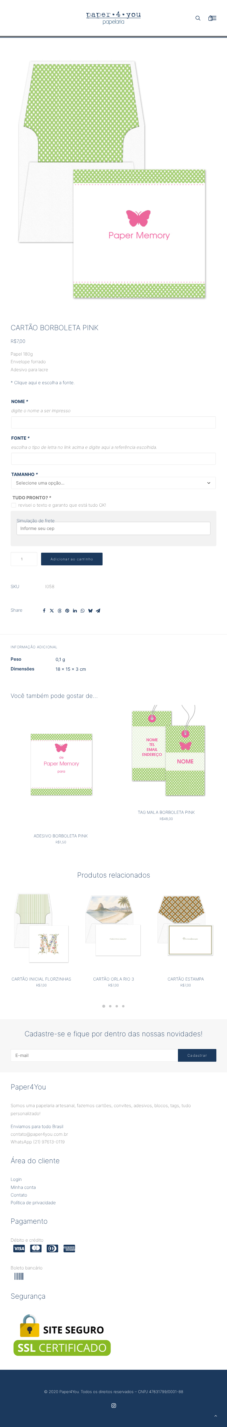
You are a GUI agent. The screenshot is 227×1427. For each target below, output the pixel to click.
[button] (113, 186)
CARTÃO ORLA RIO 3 (113, 978)
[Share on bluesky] (90, 610)
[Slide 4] (123, 1006)
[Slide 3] (117, 1006)
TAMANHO (24, 474)
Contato (19, 1195)
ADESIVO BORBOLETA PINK (61, 835)
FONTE (20, 438)
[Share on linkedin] (74, 610)
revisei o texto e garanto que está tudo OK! (62, 505)
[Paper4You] (113, 18)
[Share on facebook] (44, 610)
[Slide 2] (110, 1006)
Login (16, 1179)
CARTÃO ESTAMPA (186, 978)
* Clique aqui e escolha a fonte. (43, 382)
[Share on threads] (59, 610)
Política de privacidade (33, 1202)
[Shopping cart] (204, 18)
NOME (19, 401)
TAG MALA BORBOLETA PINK (166, 812)
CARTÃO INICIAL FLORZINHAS (41, 978)
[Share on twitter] (51, 610)
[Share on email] (97, 610)
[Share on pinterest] (67, 610)
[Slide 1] (103, 1006)
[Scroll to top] (215, 1415)
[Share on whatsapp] (82, 610)
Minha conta (23, 1187)
